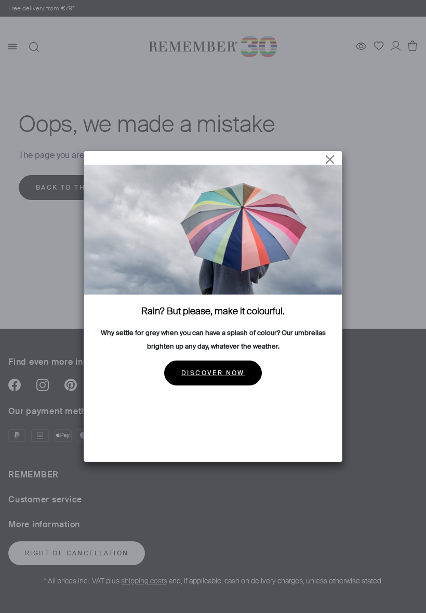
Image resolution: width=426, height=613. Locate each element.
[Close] (330, 159)
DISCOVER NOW (213, 373)
